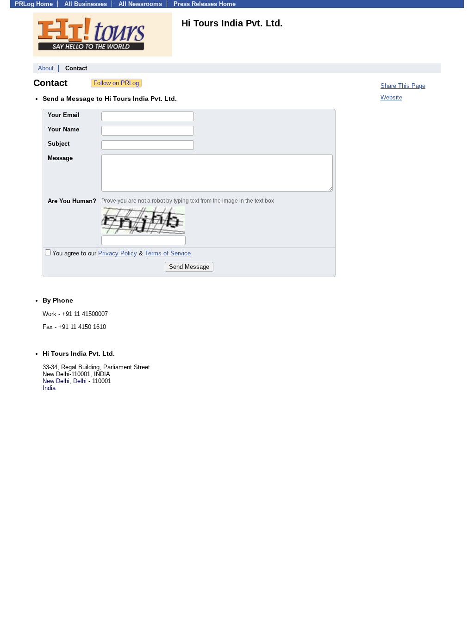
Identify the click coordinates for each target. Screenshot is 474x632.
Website (391, 97)
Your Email (64, 115)
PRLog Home (34, 3)
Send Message (189, 266)
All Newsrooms (140, 3)
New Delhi (56, 381)
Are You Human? (72, 201)
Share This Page (402, 85)
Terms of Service (168, 253)
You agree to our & (121, 253)
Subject (58, 143)
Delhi (80, 381)
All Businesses (85, 3)
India (49, 387)
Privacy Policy (117, 253)
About (46, 68)
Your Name (63, 129)
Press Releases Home (205, 3)
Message (60, 158)
